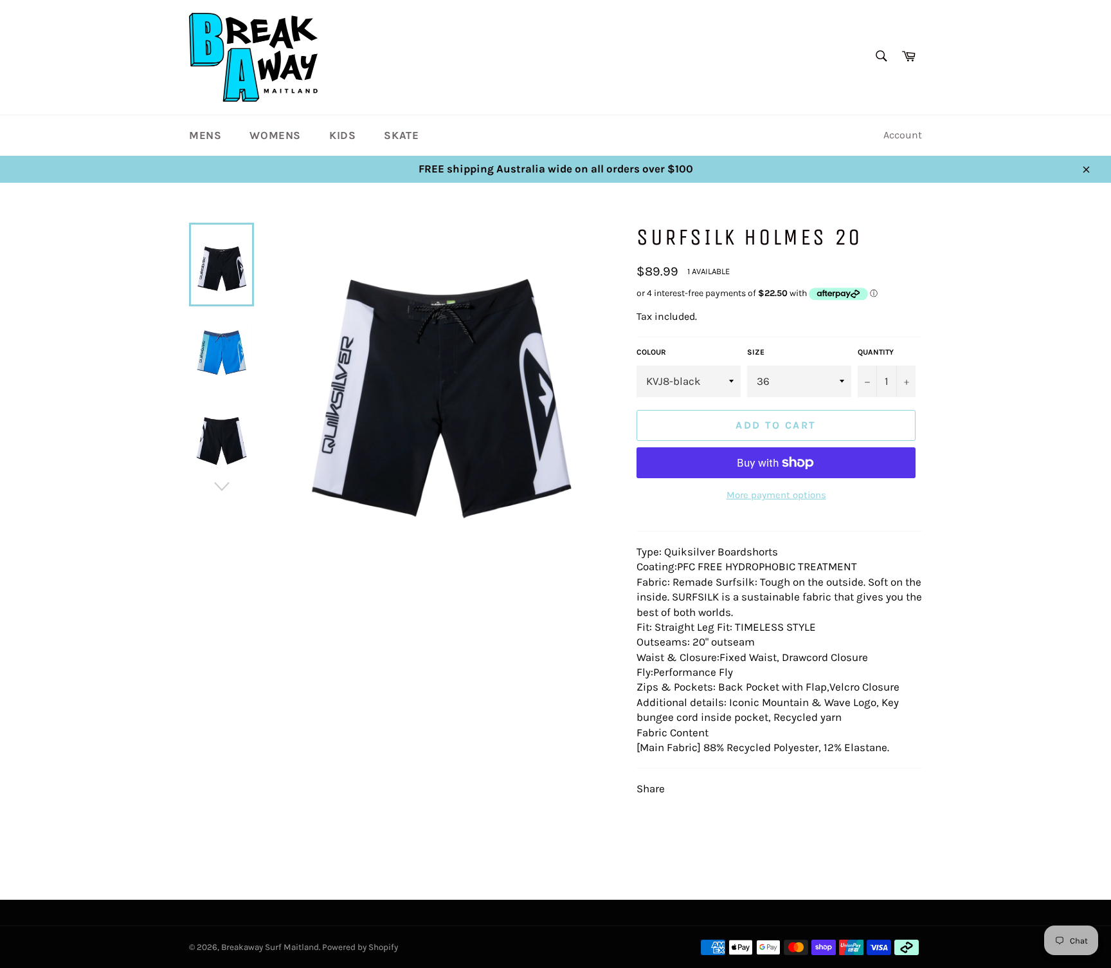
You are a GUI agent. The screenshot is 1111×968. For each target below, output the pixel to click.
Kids (342, 135)
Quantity (876, 352)
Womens (275, 135)
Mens (205, 135)
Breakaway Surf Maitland (270, 947)
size (755, 352)
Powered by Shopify (360, 947)
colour (651, 352)
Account (902, 135)
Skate (401, 135)
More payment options (776, 495)
